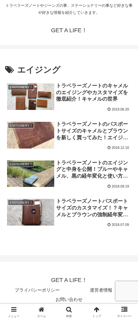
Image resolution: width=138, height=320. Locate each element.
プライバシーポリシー (37, 290)
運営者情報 (101, 290)
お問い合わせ (69, 299)
